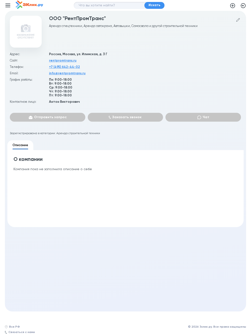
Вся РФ (14, 326)
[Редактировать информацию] (238, 20)
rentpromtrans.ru (62, 60)
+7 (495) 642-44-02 (64, 67)
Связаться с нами (21, 332)
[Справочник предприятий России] (29, 8)
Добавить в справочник (233, 6)
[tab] (20, 145)
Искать (154, 5)
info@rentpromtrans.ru (67, 73)
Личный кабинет (243, 6)
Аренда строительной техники (78, 133)
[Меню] (8, 5)
